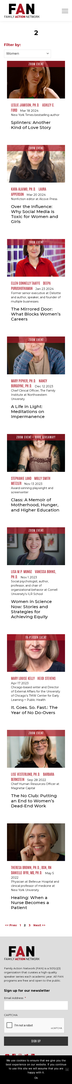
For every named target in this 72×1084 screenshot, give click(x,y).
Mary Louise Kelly (23, 678)
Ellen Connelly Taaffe (25, 283)
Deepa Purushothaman (31, 285)
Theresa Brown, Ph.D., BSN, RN (31, 867)
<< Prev (11, 925)
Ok (36, 1077)
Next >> (39, 925)
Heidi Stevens (46, 678)
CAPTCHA (11, 1015)
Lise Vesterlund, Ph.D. (25, 774)
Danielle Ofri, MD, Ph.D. (26, 872)
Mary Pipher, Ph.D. (23, 380)
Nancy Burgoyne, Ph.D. (29, 383)
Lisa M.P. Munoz (21, 571)
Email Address (15, 998)
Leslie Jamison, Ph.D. (25, 104)
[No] (67, 1069)
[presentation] (34, 1025)
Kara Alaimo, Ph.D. (23, 189)
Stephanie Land (21, 478)
